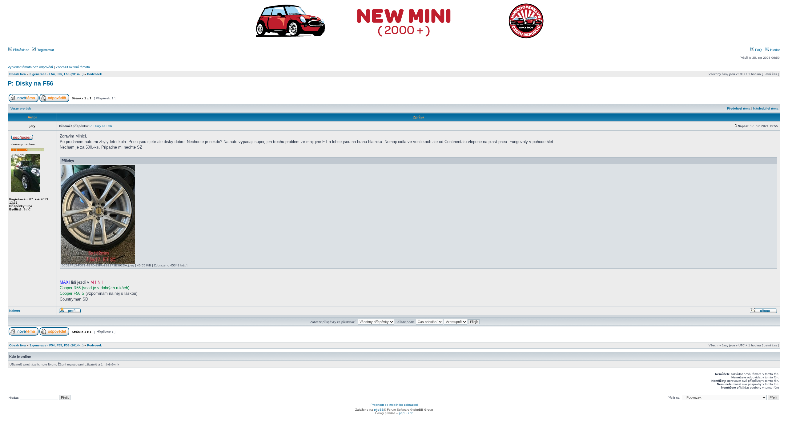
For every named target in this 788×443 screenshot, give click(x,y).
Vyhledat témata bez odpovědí (30, 67)
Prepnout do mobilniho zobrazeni (394, 404)
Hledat (774, 50)
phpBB (379, 409)
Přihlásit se (20, 50)
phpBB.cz (406, 413)
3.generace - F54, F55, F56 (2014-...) (56, 74)
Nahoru (14, 310)
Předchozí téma (738, 108)
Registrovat (45, 50)
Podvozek (94, 74)
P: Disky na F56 (30, 83)
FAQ (758, 50)
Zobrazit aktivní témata (73, 67)
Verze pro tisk (20, 108)
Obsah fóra (17, 74)
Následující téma (765, 108)
